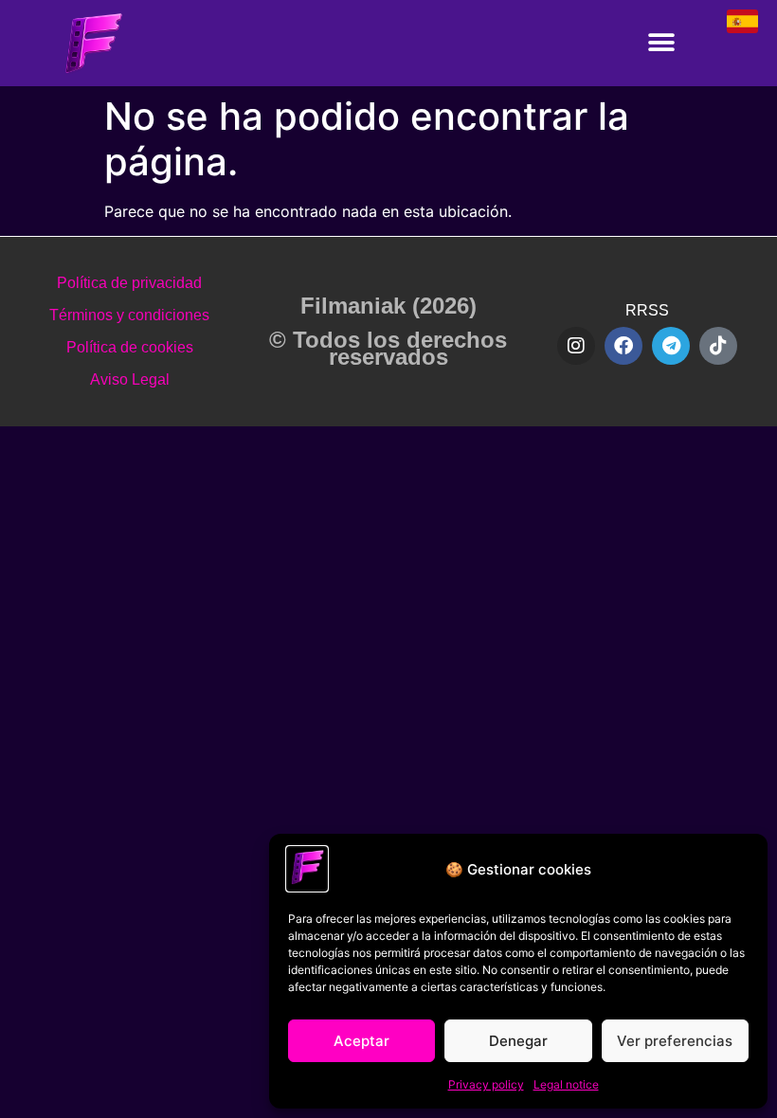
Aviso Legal (130, 379)
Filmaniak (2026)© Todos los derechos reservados (388, 331)
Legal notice (566, 1084)
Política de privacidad (129, 283)
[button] (661, 43)
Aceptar (361, 1041)
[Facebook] (623, 346)
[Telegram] (671, 346)
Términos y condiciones (129, 315)
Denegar (518, 1041)
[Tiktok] (718, 346)
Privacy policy (486, 1084)
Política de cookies (129, 347)
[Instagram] (576, 346)
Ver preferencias (674, 1041)
